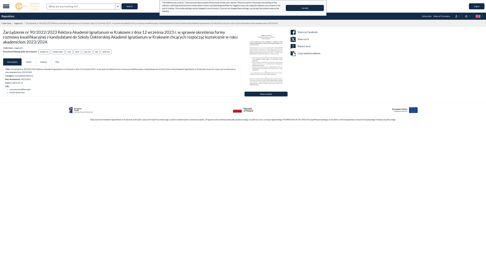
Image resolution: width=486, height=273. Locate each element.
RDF (77, 52)
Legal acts (18, 23)
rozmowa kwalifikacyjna (20, 89)
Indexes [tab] (43, 62)
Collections (6, 23)
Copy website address (309, 53)
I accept (304, 8)
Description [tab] (12, 62)
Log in (476, 6)
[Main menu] (6, 6)
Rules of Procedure (441, 16)
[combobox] (81, 6)
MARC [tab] (29, 62)
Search (130, 6)
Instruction (426, 16)
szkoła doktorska (17, 92)
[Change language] (479, 16)
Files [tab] (57, 62)
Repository (8, 16)
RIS (96, 52)
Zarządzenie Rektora (24, 75)
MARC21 (44, 52)
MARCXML (58, 52)
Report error (304, 46)
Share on (308, 32)
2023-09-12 (17, 83)
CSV (69, 52)
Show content (266, 94)
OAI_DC (87, 52)
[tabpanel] (122, 81)
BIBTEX (106, 52)
